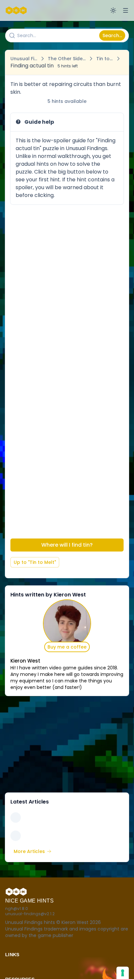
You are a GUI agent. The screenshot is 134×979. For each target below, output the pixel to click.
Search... (112, 35)
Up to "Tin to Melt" (35, 562)
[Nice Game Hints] (17, 10)
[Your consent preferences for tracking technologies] (122, 973)
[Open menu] (125, 10)
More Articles (29, 851)
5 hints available (67, 101)
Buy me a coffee (67, 647)
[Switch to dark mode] (113, 10)
